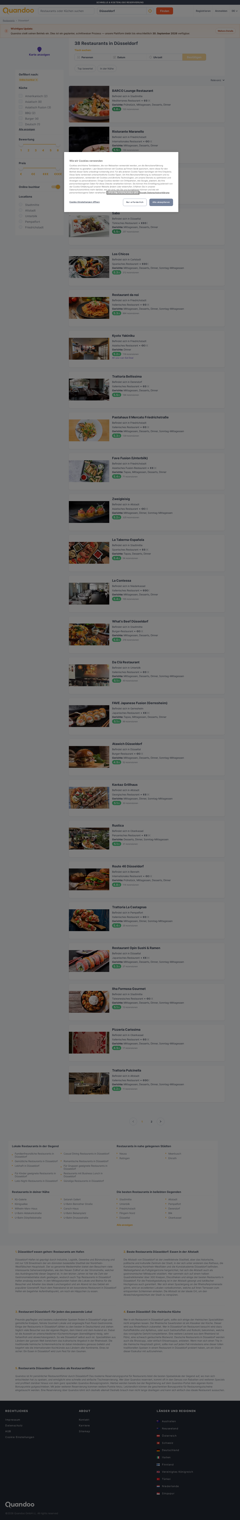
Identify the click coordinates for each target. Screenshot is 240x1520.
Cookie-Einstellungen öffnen (84, 202)
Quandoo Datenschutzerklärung (123, 192)
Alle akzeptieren (161, 202)
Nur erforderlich (135, 202)
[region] (121, 182)
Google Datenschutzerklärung (154, 192)
